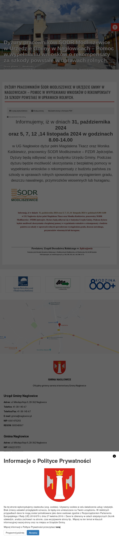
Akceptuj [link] (33, 532)
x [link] (114, 456)
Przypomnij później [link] (15, 532)
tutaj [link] (58, 526)
